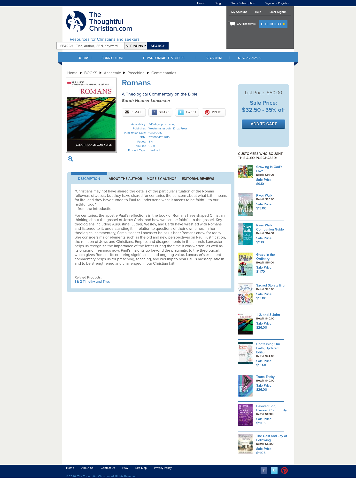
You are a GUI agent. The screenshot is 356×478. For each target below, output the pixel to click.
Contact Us (108, 468)
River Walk (264, 195)
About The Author (125, 179)
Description (89, 179)
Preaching (136, 73)
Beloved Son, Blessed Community (271, 408)
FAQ (125, 468)
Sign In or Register (277, 3)
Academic (112, 73)
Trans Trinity (265, 377)
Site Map (141, 468)
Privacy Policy (163, 468)
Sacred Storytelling (270, 285)
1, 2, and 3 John (268, 315)
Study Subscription (243, 3)
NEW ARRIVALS (249, 58)
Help (258, 12)
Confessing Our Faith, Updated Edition (268, 348)
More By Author (162, 179)
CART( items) (246, 23)
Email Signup (278, 12)
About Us (87, 468)
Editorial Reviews (198, 179)
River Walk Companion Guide (270, 227)
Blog (218, 3)
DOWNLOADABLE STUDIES (163, 58)
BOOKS (83, 58)
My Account (239, 12)
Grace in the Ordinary (265, 257)
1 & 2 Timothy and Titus (92, 281)
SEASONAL (214, 58)
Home (201, 3)
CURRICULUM (112, 58)
